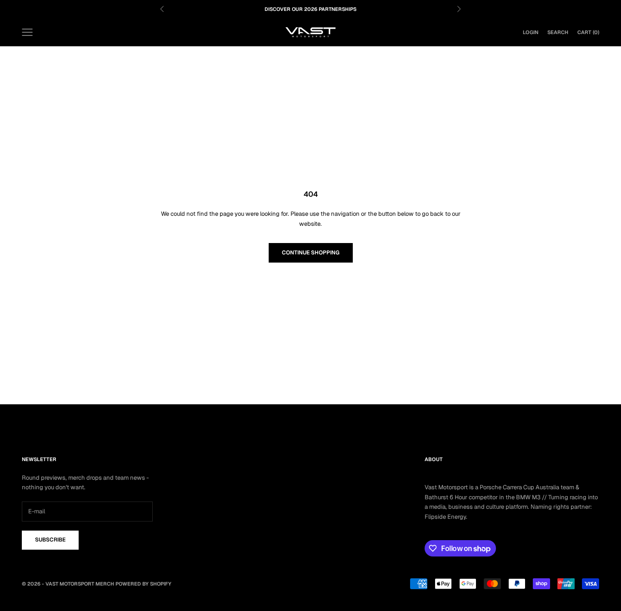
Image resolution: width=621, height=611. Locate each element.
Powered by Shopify (143, 584)
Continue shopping (311, 252)
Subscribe (50, 539)
